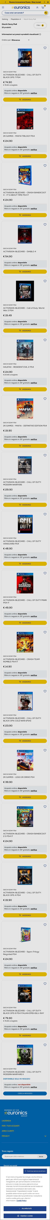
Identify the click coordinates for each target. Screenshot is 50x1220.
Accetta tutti (27, 1208)
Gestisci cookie (27, 1216)
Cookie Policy (21, 1201)
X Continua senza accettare (35, 1171)
